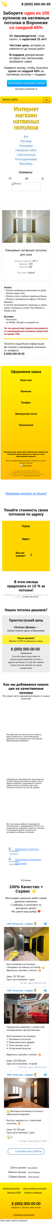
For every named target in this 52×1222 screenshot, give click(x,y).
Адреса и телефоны (33, 1192)
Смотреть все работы (28, 1151)
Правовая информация (23, 1215)
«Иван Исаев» (35, 1207)
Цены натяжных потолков (34, 1188)
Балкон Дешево (34, 1172)
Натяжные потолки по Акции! (26, 493)
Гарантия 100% (14, 1192)
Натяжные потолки (11, 1188)
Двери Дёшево (33, 1177)
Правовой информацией (31, 476)
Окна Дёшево (32, 1168)
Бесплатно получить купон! (27, 83)
